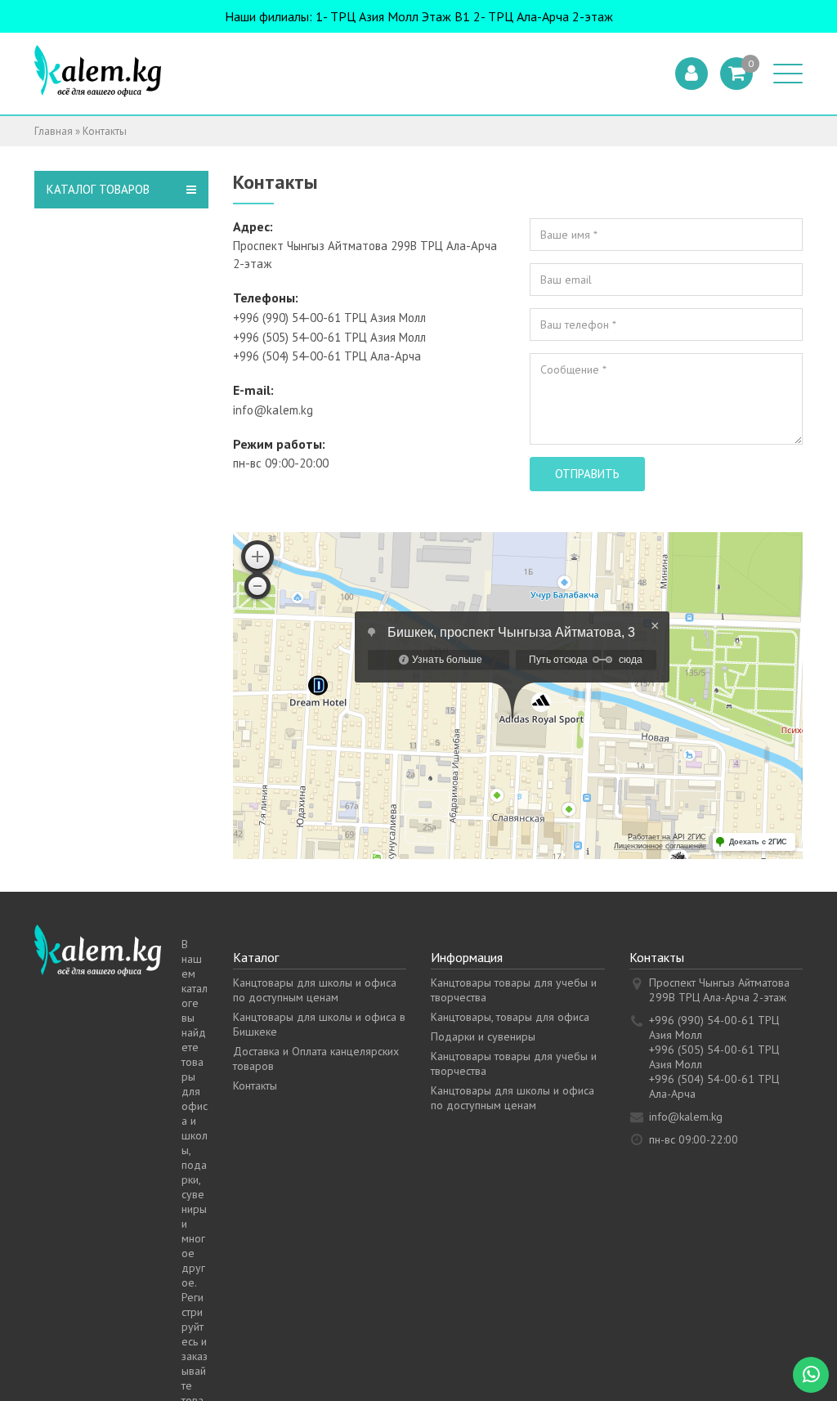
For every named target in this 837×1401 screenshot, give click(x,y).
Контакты (255, 1085)
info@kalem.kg (273, 410)
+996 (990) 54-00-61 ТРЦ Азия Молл (329, 317)
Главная (53, 131)
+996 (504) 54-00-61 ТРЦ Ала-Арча (327, 356)
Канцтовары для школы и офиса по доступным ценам (314, 990)
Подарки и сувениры (483, 1036)
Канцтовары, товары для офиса (510, 1016)
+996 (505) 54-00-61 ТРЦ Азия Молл (329, 337)
